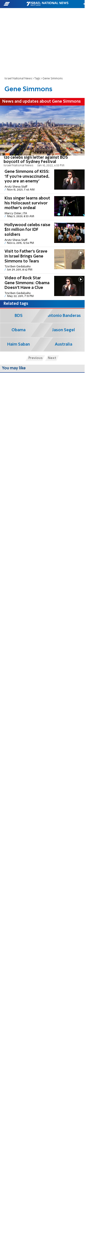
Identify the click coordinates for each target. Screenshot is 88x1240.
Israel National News (18, 78)
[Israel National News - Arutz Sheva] (47, 4)
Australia (63, 344)
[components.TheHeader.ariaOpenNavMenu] (14, 4)
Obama (18, 330)
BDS (19, 316)
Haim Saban (18, 344)
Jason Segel (63, 330)
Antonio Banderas (63, 316)
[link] (42, 136)
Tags (37, 78)
